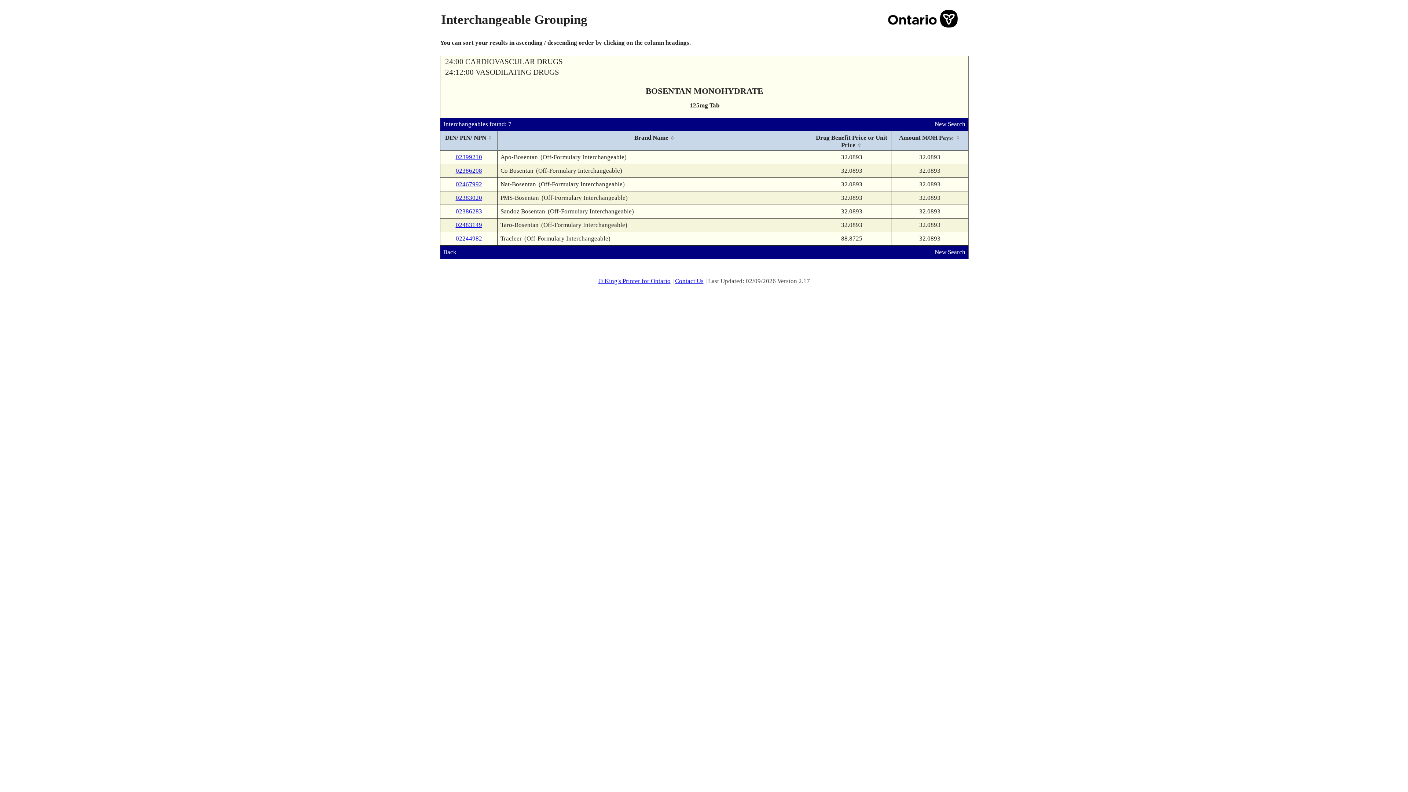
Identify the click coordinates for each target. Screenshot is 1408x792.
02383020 (469, 197)
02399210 (469, 157)
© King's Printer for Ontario (634, 281)
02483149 (469, 224)
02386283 (469, 211)
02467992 (469, 184)
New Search (950, 124)
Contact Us (689, 281)
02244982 (469, 238)
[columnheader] (469, 141)
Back (449, 252)
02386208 (469, 170)
